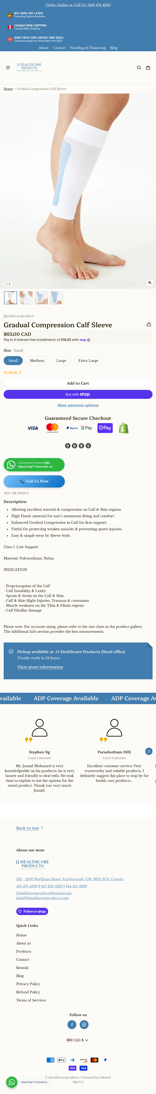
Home (8, 89)
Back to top (27, 827)
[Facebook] (71, 1024)
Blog (114, 48)
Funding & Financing (88, 48)
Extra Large (88, 361)
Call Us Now (34, 481)
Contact (59, 48)
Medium (37, 361)
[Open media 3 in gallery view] (41, 297)
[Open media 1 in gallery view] (10, 297)
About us (23, 943)
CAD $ (78, 1040)
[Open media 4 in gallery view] (56, 297)
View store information (40, 666)
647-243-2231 (52, 886)
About (44, 48)
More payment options (78, 404)
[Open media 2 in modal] (78, 191)
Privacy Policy (28, 984)
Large (61, 361)
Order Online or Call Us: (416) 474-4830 (78, 5)
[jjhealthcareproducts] (29, 67)
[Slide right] (149, 751)
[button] (139, 67)
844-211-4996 (76, 886)
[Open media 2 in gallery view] (26, 297)
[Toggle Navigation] (8, 67)
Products (23, 951)
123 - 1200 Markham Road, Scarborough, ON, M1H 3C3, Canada (69, 879)
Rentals (22, 968)
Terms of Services (31, 1000)
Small (13, 361)
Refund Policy (28, 992)
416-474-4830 (27, 886)
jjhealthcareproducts (63, 1077)
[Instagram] (84, 1024)
